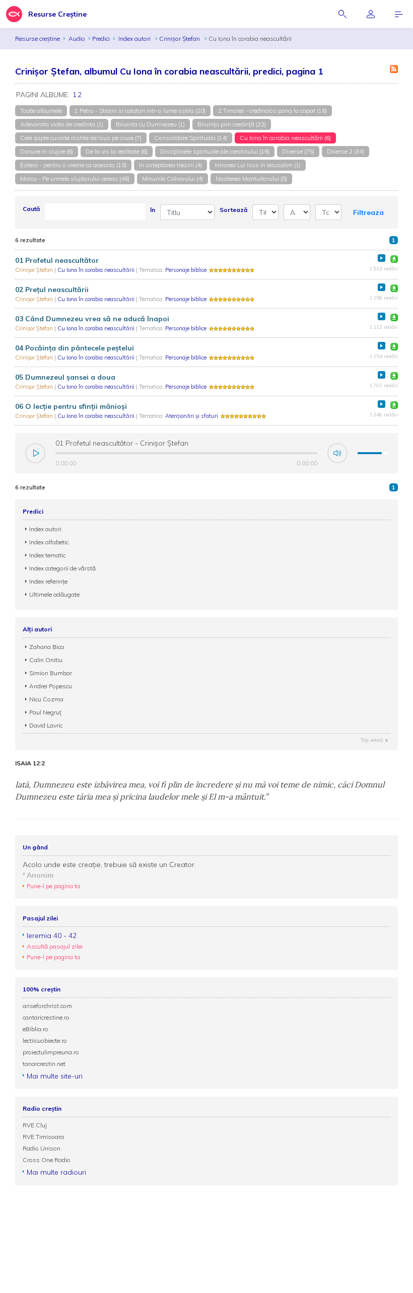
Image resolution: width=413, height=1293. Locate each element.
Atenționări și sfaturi (191, 415)
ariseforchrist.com (47, 1006)
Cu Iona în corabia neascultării (96, 269)
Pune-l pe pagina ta (53, 886)
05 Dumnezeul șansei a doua (65, 377)
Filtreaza (368, 212)
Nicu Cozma (46, 699)
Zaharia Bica (46, 647)
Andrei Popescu (50, 686)
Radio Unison (41, 1148)
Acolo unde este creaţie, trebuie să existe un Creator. (109, 864)
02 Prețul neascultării (52, 289)
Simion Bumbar (50, 673)
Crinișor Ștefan (180, 38)
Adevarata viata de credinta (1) (61, 124)
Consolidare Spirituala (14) (190, 137)
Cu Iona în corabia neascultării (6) (285, 137)
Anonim (40, 875)
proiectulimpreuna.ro (51, 1052)
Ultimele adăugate (54, 594)
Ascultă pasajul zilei (55, 946)
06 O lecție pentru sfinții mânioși (71, 406)
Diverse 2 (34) (345, 151)
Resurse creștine (37, 38)
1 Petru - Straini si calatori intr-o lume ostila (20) (140, 110)
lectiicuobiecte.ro (45, 1040)
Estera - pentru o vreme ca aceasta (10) (73, 165)
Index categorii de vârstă (62, 568)
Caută (31, 208)
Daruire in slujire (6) (46, 151)
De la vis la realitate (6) (117, 151)
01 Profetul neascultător (57, 260)
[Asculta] (381, 258)
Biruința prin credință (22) (231, 124)
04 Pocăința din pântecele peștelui (74, 347)
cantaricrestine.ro (46, 1017)
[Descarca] (394, 259)
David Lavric (45, 725)
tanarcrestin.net (44, 1063)
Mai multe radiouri (56, 1172)
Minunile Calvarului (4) (172, 178)
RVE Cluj (35, 1125)
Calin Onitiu (45, 660)
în (152, 209)
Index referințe (48, 581)
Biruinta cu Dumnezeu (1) (150, 124)
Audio (76, 38)
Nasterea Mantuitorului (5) (251, 178)
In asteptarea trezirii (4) (170, 165)
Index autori (135, 38)
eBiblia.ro (35, 1029)
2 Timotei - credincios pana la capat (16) (272, 110)
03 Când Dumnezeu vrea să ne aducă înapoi (92, 318)
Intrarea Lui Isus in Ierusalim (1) (258, 165)
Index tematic (47, 555)
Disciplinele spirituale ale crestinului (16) (214, 151)
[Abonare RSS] (394, 69)
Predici (101, 38)
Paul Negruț (45, 712)
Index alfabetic (48, 542)
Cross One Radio (47, 1160)
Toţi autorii (372, 740)
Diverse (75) (298, 151)
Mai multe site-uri (55, 1076)
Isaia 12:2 (30, 763)
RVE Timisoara (43, 1136)
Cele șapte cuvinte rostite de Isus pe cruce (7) (81, 137)
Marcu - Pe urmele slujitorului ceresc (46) (74, 178)
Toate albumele (41, 110)
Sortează (233, 209)
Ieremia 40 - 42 (52, 935)
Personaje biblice (185, 269)
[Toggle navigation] (399, 14)
